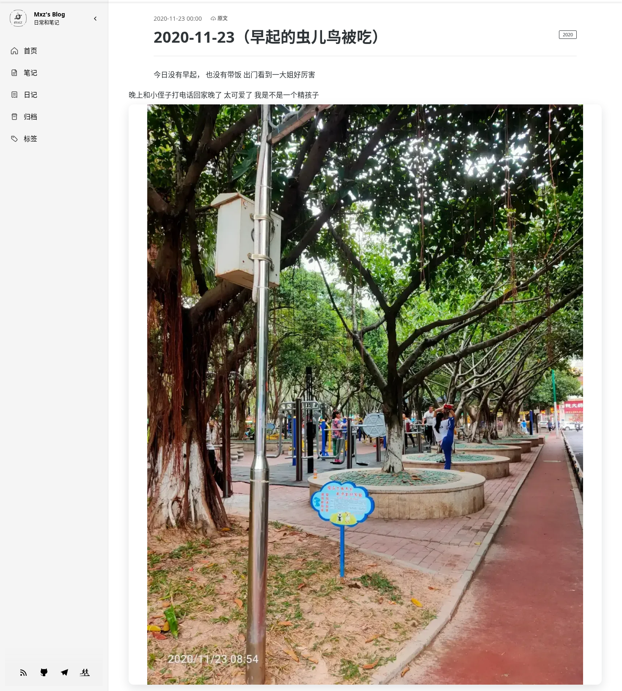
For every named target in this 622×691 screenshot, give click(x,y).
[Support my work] (24, 672)
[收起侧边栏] (95, 18)
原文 (222, 18)
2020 (568, 34)
